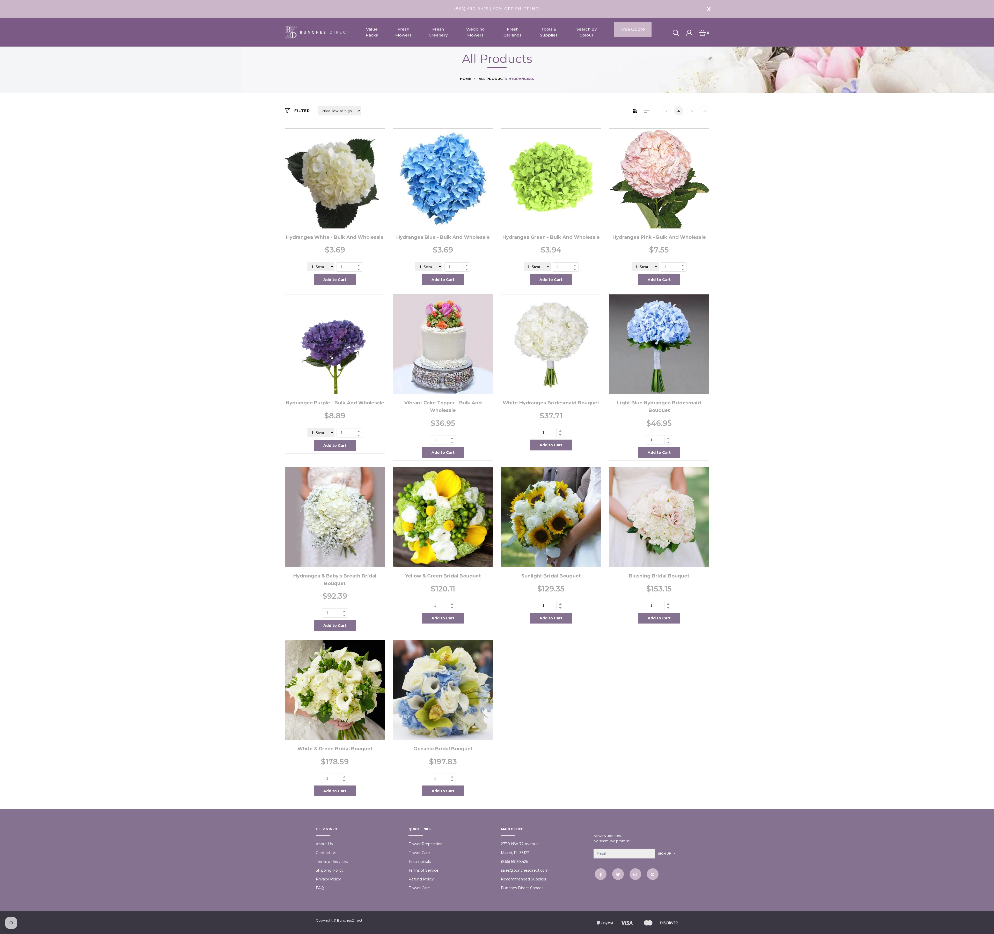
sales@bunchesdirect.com (525, 870)
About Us (324, 844)
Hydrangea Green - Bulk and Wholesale (551, 237)
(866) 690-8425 (514, 861)
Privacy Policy (328, 879)
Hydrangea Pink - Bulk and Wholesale (659, 237)
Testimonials (419, 861)
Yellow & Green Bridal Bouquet (443, 576)
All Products (493, 79)
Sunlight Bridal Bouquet (551, 576)
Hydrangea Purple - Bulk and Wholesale (335, 403)
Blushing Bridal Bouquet (659, 576)
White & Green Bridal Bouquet (334, 749)
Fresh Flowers (403, 32)
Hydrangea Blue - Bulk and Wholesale (443, 237)
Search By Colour (586, 32)
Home (465, 79)
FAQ (320, 888)
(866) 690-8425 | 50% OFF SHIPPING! (497, 8)
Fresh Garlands (512, 32)
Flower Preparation (425, 844)
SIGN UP (665, 853)
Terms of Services (332, 861)
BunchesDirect (349, 920)
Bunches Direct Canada (522, 888)
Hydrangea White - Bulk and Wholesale (335, 237)
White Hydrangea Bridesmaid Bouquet (551, 403)
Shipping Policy (329, 870)
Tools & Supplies (549, 32)
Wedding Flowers (475, 32)
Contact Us (326, 852)
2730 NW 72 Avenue (520, 844)
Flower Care (419, 852)
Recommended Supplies (523, 879)
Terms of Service (423, 870)
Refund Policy (421, 879)
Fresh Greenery (438, 32)
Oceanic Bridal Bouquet (443, 749)
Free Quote (632, 29)
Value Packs (372, 32)
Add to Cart (334, 279)
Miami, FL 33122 (515, 852)
